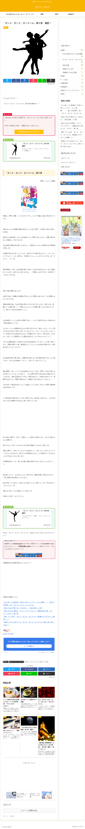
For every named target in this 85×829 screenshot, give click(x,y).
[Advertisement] (29, 90)
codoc (52, 652)
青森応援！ (72, 83)
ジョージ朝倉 (45, 661)
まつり (43, 652)
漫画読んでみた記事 (73, 72)
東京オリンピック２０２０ (72, 90)
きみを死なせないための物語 (73, 55)
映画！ (72, 76)
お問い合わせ (65, 167)
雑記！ (72, 94)
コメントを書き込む (29, 810)
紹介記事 (73, 65)
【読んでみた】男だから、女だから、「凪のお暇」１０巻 (22, 608)
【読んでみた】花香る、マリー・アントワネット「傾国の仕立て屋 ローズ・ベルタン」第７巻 (71, 125)
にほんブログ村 (8, 634)
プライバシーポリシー (68, 162)
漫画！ (6, 661)
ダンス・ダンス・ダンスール (16, 661)
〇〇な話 (72, 79)
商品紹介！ (72, 87)
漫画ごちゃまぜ (73, 69)
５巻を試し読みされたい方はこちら (29, 132)
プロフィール (65, 158)
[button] (51, 81)
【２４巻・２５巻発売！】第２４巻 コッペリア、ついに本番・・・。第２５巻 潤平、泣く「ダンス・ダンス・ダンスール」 (71, 109)
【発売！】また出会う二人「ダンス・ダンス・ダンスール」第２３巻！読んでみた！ (71, 143)
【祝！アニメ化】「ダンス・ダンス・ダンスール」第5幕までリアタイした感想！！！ (71, 134)
